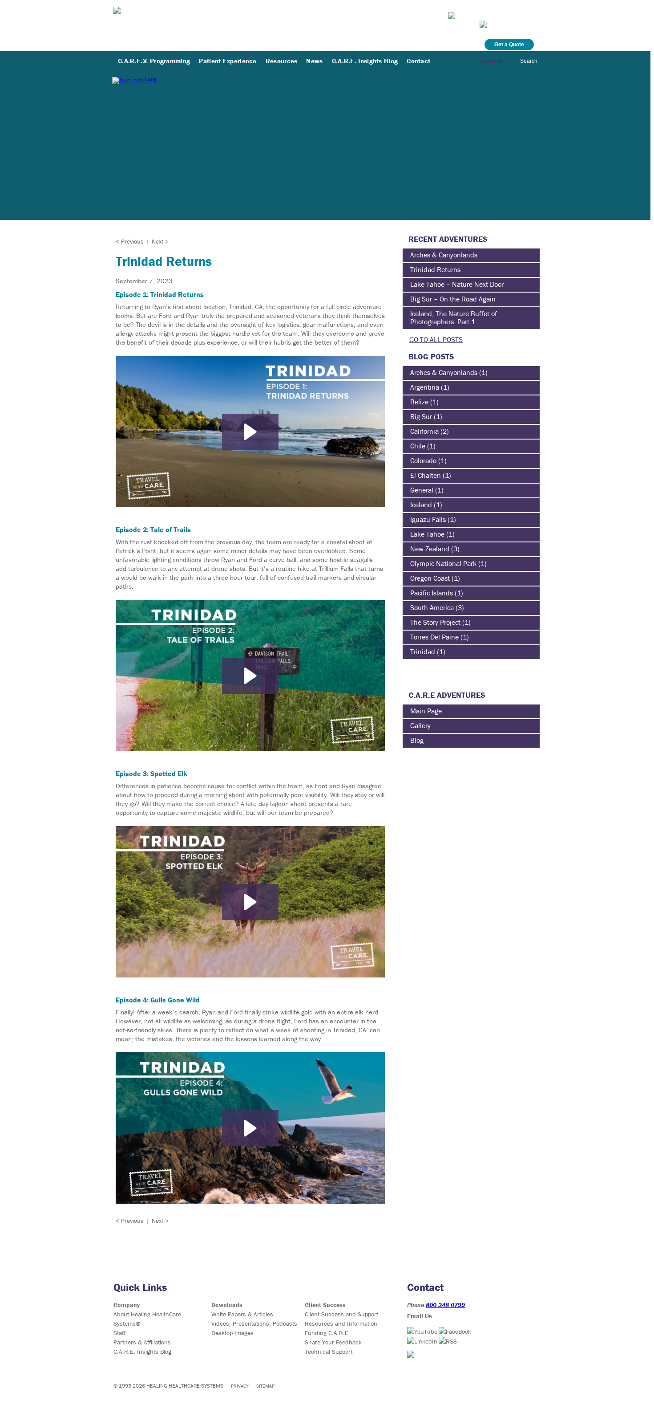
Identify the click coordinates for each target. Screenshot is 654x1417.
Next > (160, 241)
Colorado (423, 460)
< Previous (130, 241)
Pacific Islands (431, 592)
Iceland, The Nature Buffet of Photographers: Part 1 (453, 317)
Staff (119, 1333)
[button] (250, 432)
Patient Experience (227, 61)
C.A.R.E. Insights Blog (365, 61)
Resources (282, 61)
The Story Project (435, 622)
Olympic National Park (443, 563)
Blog (417, 740)
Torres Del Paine (434, 636)
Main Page (426, 710)
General (421, 489)
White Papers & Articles (242, 1314)
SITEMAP (265, 1386)
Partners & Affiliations (142, 1342)
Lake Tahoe (427, 533)
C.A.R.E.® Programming (154, 61)
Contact (418, 61)
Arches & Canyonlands (443, 254)
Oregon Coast (430, 578)
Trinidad (422, 651)
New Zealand (429, 548)
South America (432, 607)
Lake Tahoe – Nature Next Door (457, 284)
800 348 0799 (445, 1305)
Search (528, 61)
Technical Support (328, 1352)
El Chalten (425, 475)
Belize (419, 401)
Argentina (424, 387)
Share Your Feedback (333, 1342)
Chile (417, 445)
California (424, 431)
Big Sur (421, 416)
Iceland (421, 504)
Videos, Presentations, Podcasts (254, 1323)
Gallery (420, 725)
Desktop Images (232, 1333)
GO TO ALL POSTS (436, 339)
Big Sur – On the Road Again (453, 298)
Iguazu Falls (428, 519)
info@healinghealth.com (495, 14)
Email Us (419, 1316)
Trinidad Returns (435, 269)
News (314, 61)
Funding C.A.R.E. (327, 1333)
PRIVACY (240, 1386)
